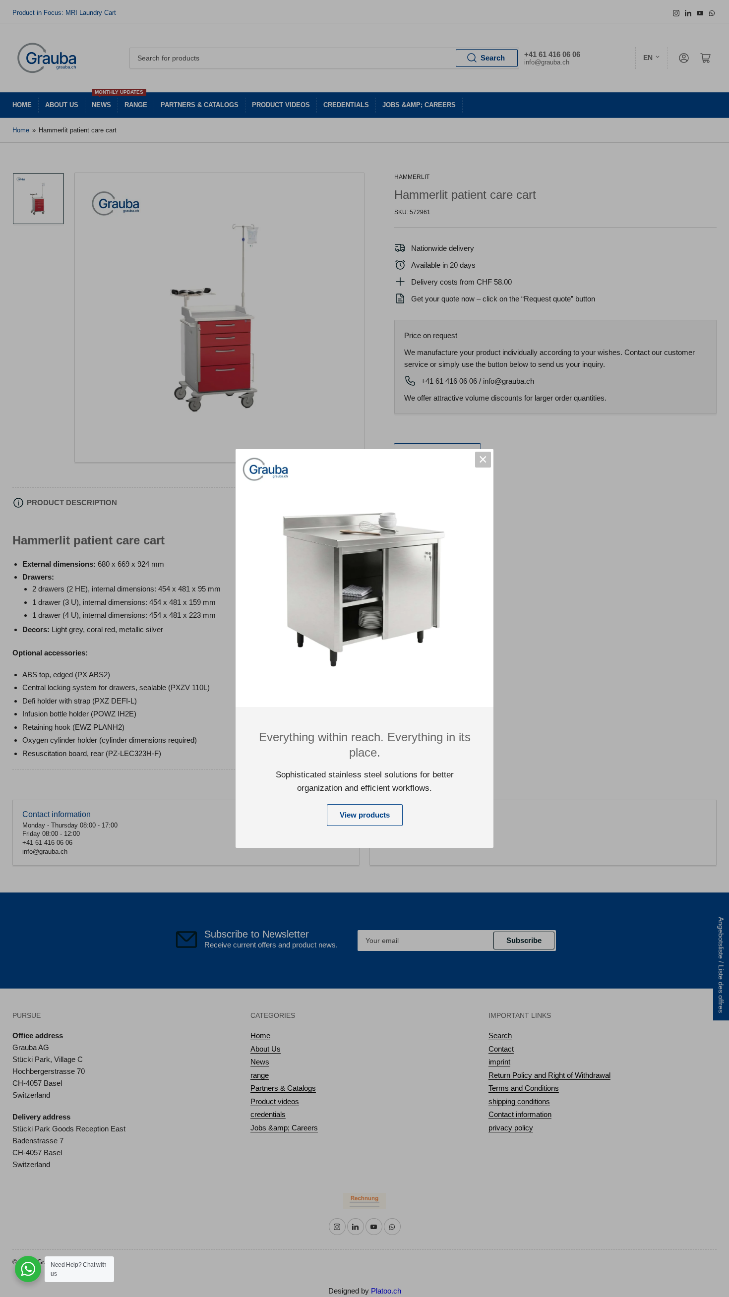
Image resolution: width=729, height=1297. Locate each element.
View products (365, 815)
